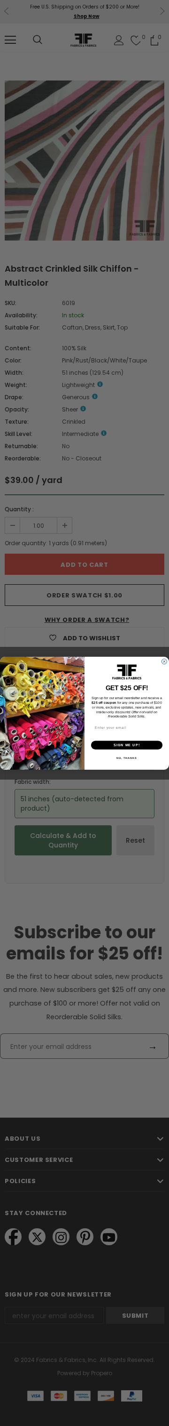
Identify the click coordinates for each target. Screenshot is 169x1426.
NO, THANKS (126, 758)
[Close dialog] (164, 661)
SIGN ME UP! (127, 745)
